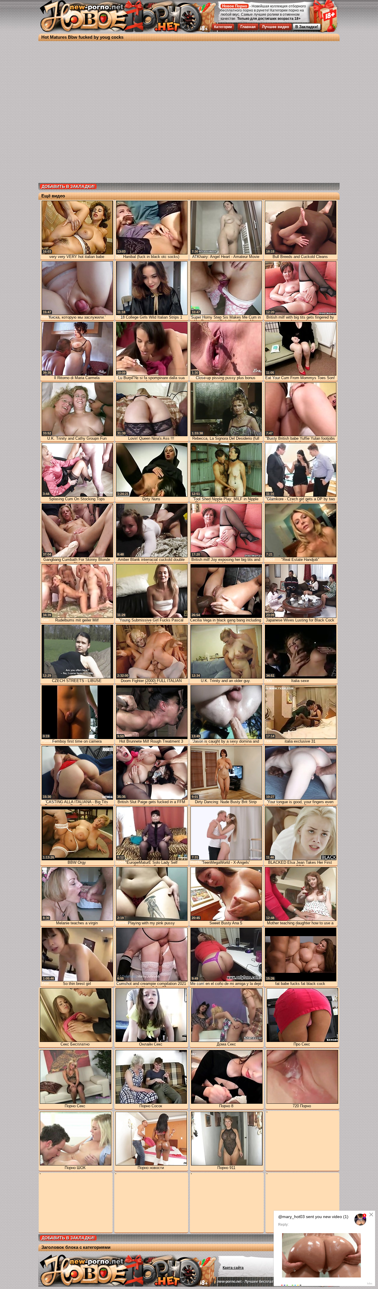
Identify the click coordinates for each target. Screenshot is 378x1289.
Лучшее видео (275, 27)
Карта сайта (233, 1268)
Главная (248, 27)
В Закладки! (306, 27)
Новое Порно (234, 6)
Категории (223, 27)
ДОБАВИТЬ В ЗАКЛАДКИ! (68, 186)
